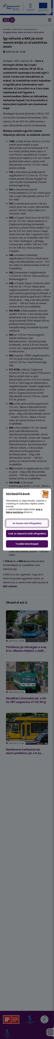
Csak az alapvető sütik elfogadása (27, 533)
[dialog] (27, 519)
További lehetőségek (27, 543)
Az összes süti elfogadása (27, 523)
